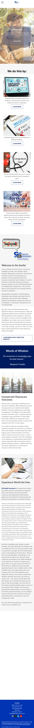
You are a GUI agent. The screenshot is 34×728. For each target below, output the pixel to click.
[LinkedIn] (18, 716)
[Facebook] (13, 716)
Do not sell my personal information (23, 724)
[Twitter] (15, 716)
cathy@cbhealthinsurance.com (17, 713)
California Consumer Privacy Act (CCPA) (11, 723)
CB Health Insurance (8, 488)
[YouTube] (21, 716)
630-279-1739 (18, 705)
